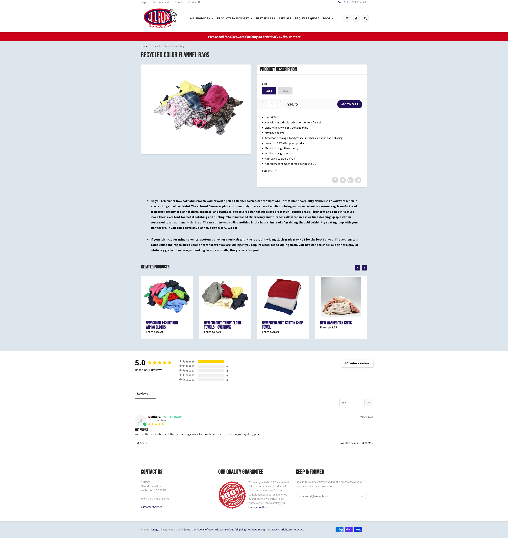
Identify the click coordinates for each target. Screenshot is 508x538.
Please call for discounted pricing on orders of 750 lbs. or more (254, 37)
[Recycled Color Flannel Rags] (196, 108)
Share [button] (143, 443)
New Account (161, 2)
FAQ (187, 529)
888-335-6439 (359, 2)
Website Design (257, 529)
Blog (326, 18)
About (178, 2)
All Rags (154, 529)
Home (144, 46)
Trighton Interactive (292, 529)
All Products (200, 18)
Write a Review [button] (359, 363)
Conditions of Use (202, 529)
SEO (274, 529)
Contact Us (194, 2)
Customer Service (151, 507)
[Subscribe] (362, 496)
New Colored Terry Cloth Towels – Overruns (222, 325)
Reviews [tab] (142, 393)
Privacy (219, 529)
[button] (364, 443)
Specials (285, 18)
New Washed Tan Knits (336, 323)
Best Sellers (265, 18)
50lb (285, 90)
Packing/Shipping (235, 529)
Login (144, 2)
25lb (269, 90)
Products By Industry (233, 18)
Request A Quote (307, 18)
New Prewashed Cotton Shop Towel (282, 325)
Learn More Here (258, 507)
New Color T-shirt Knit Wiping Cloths (162, 325)
